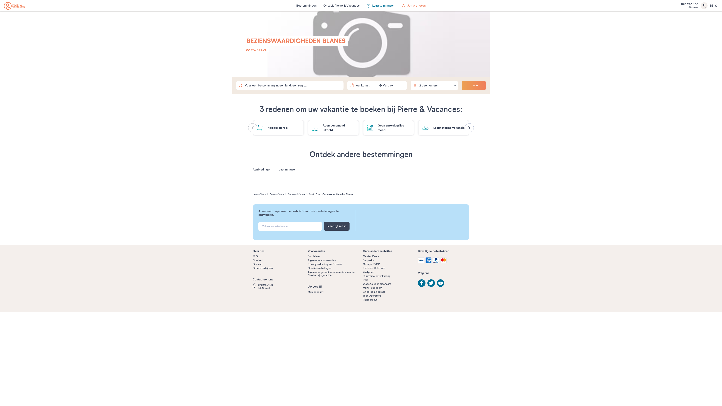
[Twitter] (431, 283)
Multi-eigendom (372, 287)
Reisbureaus (370, 299)
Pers (365, 280)
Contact (258, 260)
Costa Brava (256, 50)
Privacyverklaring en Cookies (325, 264)
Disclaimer (314, 256)
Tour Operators (372, 295)
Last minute (287, 169)
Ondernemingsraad (374, 291)
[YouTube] (440, 283)
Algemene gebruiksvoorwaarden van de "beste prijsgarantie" (331, 273)
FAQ (255, 256)
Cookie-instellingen (319, 268)
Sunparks (368, 260)
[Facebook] (421, 283)
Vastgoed (368, 272)
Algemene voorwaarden (322, 260)
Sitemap (257, 264)
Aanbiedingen (262, 169)
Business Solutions (374, 268)
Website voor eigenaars (377, 284)
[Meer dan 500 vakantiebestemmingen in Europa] (14, 6)
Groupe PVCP (371, 264)
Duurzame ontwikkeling (377, 276)
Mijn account (316, 292)
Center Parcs (371, 256)
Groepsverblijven (263, 268)
